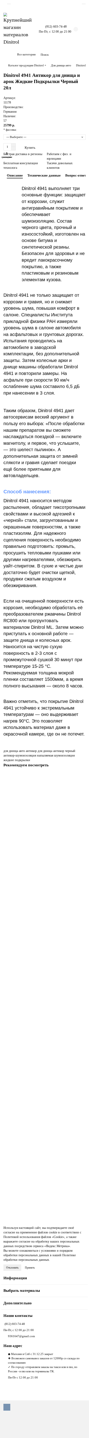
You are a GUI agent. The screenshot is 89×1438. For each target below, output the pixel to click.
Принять (30, 1267)
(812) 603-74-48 (15, 1324)
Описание (15, 175)
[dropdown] (9, 4)
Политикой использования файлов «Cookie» (33, 1237)
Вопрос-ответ (75, 175)
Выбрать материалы (21, 1290)
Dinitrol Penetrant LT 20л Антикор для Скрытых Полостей (42, 1190)
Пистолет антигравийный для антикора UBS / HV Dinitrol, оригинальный (42, 1013)
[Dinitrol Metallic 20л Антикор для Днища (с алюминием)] (44, 1071)
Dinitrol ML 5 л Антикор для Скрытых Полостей (36, 831)
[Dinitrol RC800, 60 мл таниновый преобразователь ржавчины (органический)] (44, 887)
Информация (15, 1278)
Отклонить (12, 1267)
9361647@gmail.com (21, 1336)
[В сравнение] (82, 786)
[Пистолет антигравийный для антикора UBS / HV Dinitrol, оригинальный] (44, 979)
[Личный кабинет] (84, 4)
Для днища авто (61, 65)
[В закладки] (82, 777)
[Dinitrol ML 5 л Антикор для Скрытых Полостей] (44, 800)
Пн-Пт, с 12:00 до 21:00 (18, 1330)
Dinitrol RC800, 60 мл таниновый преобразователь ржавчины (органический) (44, 921)
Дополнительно (17, 1303)
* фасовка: (10, 129)
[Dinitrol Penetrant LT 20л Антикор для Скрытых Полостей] (44, 1159)
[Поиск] (80, 55)
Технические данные (44, 175)
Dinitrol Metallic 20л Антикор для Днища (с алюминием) (41, 1103)
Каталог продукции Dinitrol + (27, 65)
